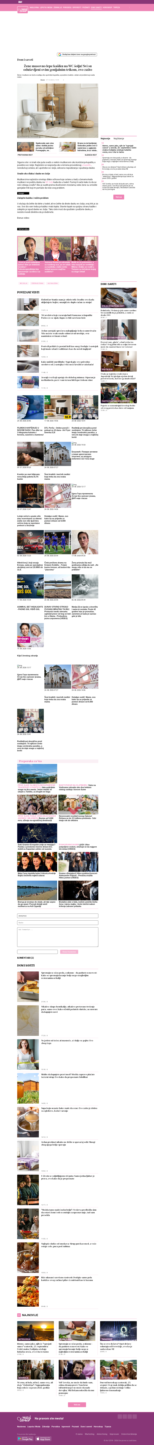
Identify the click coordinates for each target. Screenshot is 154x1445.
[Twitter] (130, 1416)
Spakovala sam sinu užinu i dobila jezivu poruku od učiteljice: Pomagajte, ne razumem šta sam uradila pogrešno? (45, 147)
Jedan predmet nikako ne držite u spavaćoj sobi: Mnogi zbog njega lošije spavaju (68, 1143)
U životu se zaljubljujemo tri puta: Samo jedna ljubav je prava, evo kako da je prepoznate (68, 1177)
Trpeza (116, 7)
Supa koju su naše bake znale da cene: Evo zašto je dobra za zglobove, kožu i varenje (69, 1109)
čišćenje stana (37, 283)
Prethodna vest (25, 155)
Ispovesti (77, 7)
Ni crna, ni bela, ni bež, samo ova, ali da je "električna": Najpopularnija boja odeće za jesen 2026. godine (118, 176)
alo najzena (53, 283)
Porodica (67, 7)
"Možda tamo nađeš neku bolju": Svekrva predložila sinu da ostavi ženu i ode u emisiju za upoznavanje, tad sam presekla (68, 1212)
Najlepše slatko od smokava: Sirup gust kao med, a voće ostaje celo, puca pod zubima (68, 1245)
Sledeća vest (91, 155)
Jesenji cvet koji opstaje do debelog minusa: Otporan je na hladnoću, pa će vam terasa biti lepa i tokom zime (68, 379)
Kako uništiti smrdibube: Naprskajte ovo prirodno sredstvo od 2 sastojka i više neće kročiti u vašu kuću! (67, 363)
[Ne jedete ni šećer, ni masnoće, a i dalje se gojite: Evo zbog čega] (28, 1054)
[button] (67, 80)
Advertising (102, 1434)
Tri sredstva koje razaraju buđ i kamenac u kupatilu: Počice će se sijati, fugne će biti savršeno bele (66, 316)
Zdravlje (58, 7)
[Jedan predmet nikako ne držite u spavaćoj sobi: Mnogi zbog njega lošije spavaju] (28, 1156)
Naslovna (34, 7)
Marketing (89, 1434)
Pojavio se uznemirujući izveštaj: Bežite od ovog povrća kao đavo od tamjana (118, 406)
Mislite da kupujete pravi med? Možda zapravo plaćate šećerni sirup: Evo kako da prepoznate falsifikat (68, 1076)
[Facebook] (120, 1416)
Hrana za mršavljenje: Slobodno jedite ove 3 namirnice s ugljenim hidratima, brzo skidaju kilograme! (87, 147)
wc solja (23, 283)
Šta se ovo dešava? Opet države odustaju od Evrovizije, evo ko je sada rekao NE (119, 168)
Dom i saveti (96, 7)
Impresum (114, 1434)
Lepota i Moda (46, 7)
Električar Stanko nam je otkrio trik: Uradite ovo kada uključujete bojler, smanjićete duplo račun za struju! (67, 301)
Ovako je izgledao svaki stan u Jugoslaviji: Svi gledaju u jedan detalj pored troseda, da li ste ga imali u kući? (118, 376)
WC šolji (49, 182)
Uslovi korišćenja (129, 1434)
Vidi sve (119, 197)
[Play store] (25, 1438)
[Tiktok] (134, 1416)
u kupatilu (86, 165)
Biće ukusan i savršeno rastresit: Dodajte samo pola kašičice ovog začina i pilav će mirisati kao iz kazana (67, 1279)
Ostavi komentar (69, 952)
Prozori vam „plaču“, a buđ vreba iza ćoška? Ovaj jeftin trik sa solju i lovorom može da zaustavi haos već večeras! (118, 344)
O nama (79, 1434)
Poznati (86, 7)
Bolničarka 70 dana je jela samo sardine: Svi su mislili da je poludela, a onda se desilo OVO (119, 312)
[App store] (43, 1438)
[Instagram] (125, 1416)
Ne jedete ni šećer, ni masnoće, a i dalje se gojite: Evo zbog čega (67, 1042)
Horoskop (107, 7)
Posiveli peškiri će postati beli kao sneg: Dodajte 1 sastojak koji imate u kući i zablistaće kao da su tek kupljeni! (69, 347)
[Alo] (19, 2)
